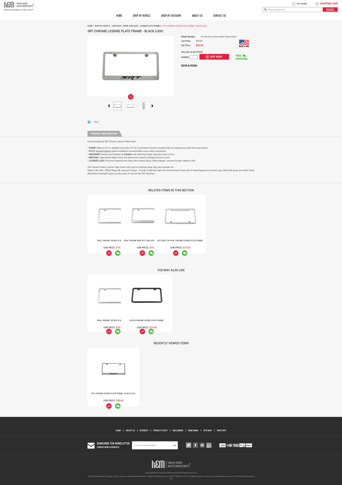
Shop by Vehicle (141, 15)
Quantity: (185, 57)
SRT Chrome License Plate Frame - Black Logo (113, 393)
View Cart (221, 430)
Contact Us (219, 15)
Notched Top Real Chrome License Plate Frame (180, 240)
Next (152, 106)
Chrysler (116, 26)
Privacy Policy (160, 430)
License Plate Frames (150, 26)
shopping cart (329, 3)
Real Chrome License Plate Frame (113, 240)
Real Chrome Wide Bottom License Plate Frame (147, 240)
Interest (144, 430)
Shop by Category (171, 15)
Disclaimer (178, 430)
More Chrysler (130, 26)
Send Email (193, 430)
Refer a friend (189, 65)
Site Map (207, 430)
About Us (197, 15)
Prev (109, 106)
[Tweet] (89, 122)
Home (119, 15)
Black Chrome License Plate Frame (147, 320)
